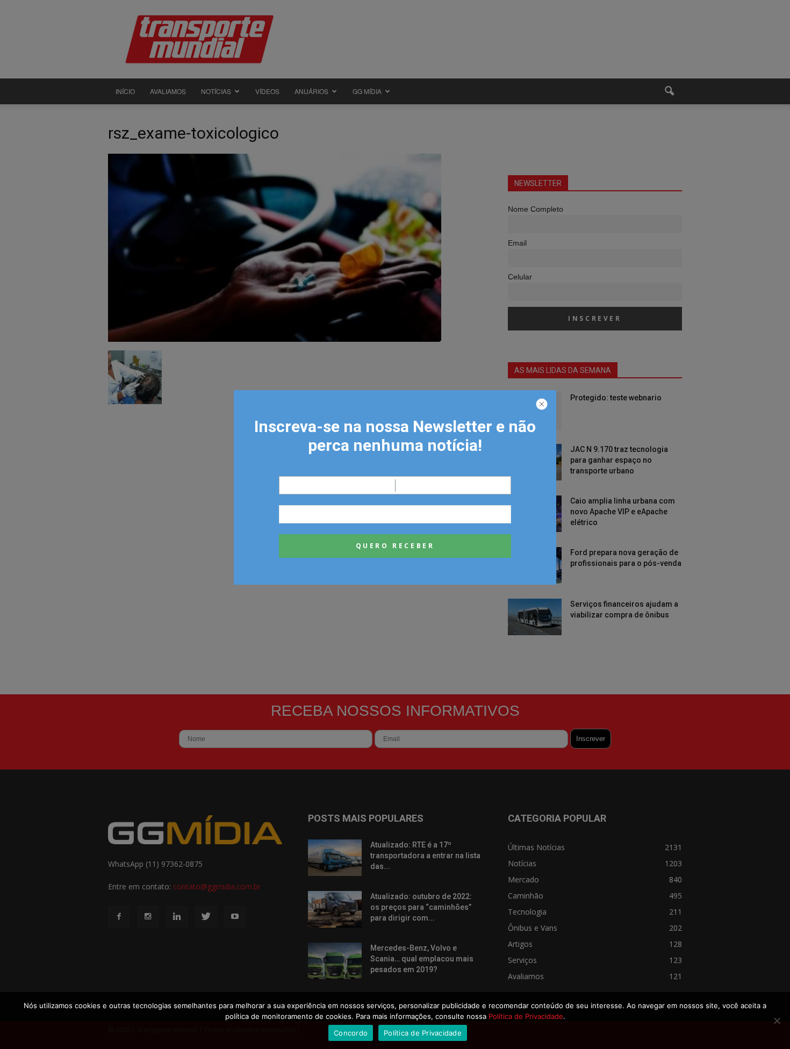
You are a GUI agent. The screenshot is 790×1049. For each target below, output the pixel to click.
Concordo (351, 1033)
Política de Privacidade (526, 1016)
